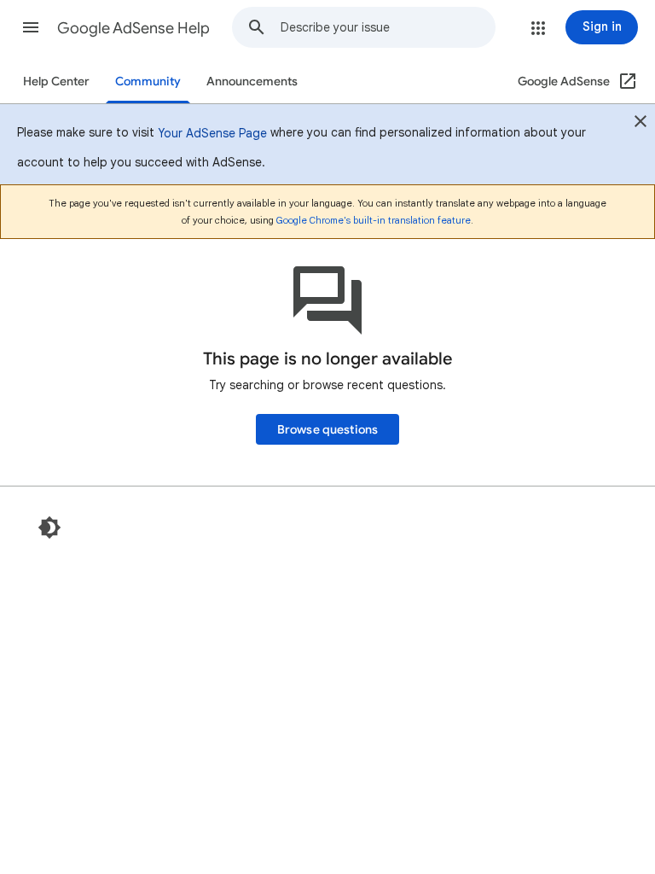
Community (148, 81)
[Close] (640, 123)
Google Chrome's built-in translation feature (373, 220)
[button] (30, 27)
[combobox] (388, 27)
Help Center (56, 81)
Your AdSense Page (212, 133)
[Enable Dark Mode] (49, 527)
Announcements (252, 81)
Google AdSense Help (133, 28)
